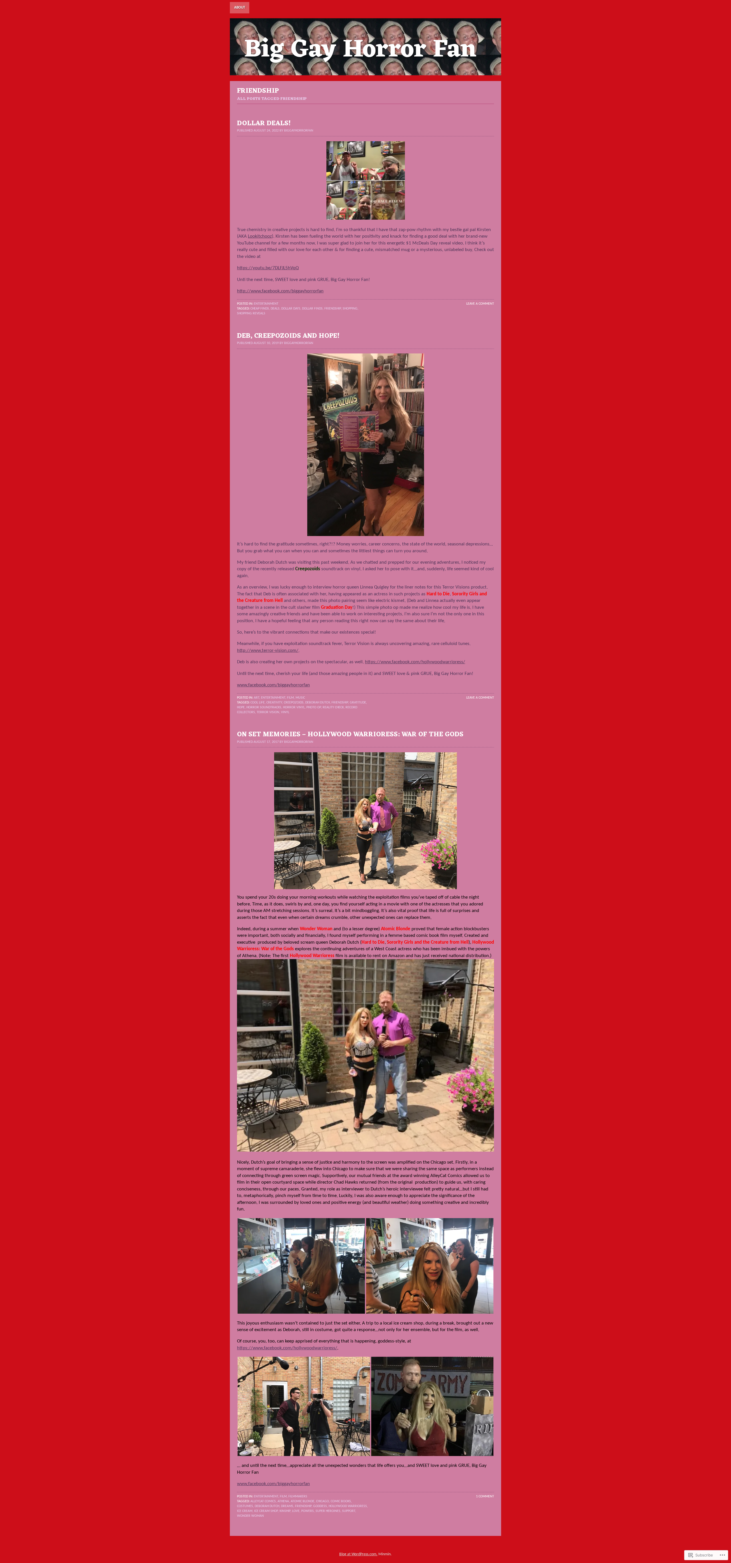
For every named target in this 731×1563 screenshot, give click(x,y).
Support (348, 1511)
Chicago (322, 1501)
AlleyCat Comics (263, 1501)
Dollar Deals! (264, 124)
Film (290, 697)
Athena (283, 1501)
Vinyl (285, 712)
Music (300, 697)
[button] (301, 1266)
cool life (257, 702)
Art (256, 697)
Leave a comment (480, 304)
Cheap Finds (259, 308)
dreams (287, 1506)
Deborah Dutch (317, 702)
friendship (332, 308)
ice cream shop (266, 1511)
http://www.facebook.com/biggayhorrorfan (280, 291)
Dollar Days (290, 308)
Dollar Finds (312, 308)
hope (241, 707)
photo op (313, 707)
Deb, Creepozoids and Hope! (288, 336)
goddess (320, 1506)
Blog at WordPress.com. (358, 1554)
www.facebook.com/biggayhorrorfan (273, 685)
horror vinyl (294, 707)
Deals (275, 308)
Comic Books (341, 1501)
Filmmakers (297, 1496)
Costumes (245, 1506)
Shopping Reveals (251, 313)
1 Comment (485, 1496)
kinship (285, 1511)
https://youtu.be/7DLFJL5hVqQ (268, 268)
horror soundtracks (263, 707)
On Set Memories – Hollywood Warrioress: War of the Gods (350, 735)
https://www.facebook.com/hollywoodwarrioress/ (415, 662)
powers (307, 1511)
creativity (274, 702)
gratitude (358, 702)
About (239, 7)
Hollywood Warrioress (348, 1506)
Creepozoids (294, 702)
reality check (333, 707)
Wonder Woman (250, 1516)
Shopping (350, 308)
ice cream (244, 1511)
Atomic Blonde (302, 1501)
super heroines (328, 1511)
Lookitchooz (260, 236)
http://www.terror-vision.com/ (267, 650)
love (296, 1511)
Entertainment (266, 304)
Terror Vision (268, 712)
